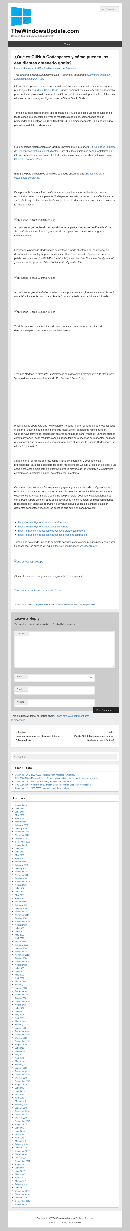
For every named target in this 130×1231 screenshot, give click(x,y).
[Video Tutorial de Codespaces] (28, 561)
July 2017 (19, 1167)
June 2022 (20, 971)
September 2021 (22, 1001)
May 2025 (19, 854)
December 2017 (22, 1150)
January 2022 (21, 987)
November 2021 (22, 994)
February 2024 (21, 904)
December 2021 (22, 991)
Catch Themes (74, 1222)
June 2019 (20, 1091)
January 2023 (21, 948)
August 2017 (21, 1164)
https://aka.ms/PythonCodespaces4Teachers (43, 526)
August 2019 (21, 1084)
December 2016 (22, 1190)
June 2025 (20, 851)
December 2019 (22, 1071)
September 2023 (22, 921)
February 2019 (21, 1104)
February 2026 (21, 824)
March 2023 (20, 941)
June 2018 (20, 1130)
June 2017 (20, 1170)
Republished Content (45, 604)
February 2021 (21, 1024)
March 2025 (20, 861)
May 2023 (19, 934)
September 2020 (22, 1041)
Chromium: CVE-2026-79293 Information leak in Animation (42, 787)
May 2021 (19, 1014)
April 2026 (19, 818)
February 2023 (21, 944)
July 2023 (19, 928)
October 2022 (21, 958)
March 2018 (20, 1140)
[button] (34, 220)
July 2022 (19, 967)
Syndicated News (52, 68)
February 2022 (21, 984)
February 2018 (21, 1144)
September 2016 (22, 1200)
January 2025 (21, 868)
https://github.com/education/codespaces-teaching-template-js (53, 534)
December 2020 (22, 1031)
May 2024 (19, 894)
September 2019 (22, 1081)
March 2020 (20, 1061)
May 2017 (19, 1174)
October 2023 (21, 918)
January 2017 (21, 1187)
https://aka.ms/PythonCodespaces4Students (43, 522)
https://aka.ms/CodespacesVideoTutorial (75, 546)
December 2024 (22, 871)
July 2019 (19, 1087)
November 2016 (22, 1194)
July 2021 (19, 1007)
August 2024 (21, 884)
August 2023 (21, 924)
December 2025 (22, 831)
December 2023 (22, 911)
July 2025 (19, 848)
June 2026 (20, 811)
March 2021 (20, 1021)
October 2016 (21, 1197)
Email (19, 689)
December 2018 (22, 1111)
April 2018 (19, 1137)
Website (20, 701)
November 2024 (22, 874)
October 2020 (21, 1037)
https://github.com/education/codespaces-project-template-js (51, 530)
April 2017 (19, 1177)
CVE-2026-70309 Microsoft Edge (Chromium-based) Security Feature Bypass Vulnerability (56, 778)
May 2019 (19, 1094)
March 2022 (20, 981)
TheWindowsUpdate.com (45, 30)
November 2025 (22, 834)
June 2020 (20, 1051)
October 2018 (21, 1117)
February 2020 (21, 1064)
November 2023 (22, 914)
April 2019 (19, 1097)
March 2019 (20, 1100)
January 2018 (21, 1147)
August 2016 (21, 1204)
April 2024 (19, 898)
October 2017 (21, 1157)
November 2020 (22, 1034)
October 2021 (21, 997)
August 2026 (21, 805)
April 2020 (19, 1057)
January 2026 (21, 828)
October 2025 (21, 838)
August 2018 (21, 1124)
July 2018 (19, 1127)
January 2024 (21, 908)
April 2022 (19, 977)
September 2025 (22, 841)
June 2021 (20, 1011)
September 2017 (22, 1160)
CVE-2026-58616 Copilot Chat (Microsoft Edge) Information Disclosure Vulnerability (53, 784)
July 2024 (19, 888)
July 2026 (19, 808)
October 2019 (21, 1077)
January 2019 (21, 1107)
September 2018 (22, 1121)
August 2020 (21, 1044)
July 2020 (19, 1047)
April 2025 (19, 858)
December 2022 (22, 951)
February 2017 (21, 1184)
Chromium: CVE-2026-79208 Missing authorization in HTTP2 (43, 781)
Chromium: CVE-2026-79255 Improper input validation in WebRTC (45, 774)
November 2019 (22, 1074)
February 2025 (21, 864)
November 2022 (22, 954)
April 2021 (19, 1017)
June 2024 (20, 891)
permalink (90, 604)
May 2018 (19, 1134)
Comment (22, 633)
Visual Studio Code (47, 90)
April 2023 (19, 937)
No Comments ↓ (70, 68)
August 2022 (21, 964)
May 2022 (19, 974)
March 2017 (20, 1180)
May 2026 (19, 814)
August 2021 (21, 1004)
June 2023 (20, 931)
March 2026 (20, 821)
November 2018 (22, 1114)
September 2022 (22, 961)
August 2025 (21, 844)
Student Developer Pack (28, 159)
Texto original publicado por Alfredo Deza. (37, 590)
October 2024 (21, 878)
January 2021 (21, 1027)
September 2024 (22, 881)
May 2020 (19, 1054)
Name (19, 676)
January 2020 (21, 1067)
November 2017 (22, 1154)
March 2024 (20, 901)
